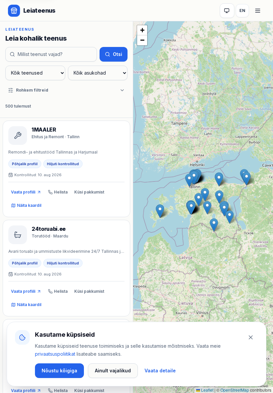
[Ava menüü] (257, 10)
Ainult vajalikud (113, 370)
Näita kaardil (29, 205)
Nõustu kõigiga (59, 370)
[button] (214, 225)
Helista (61, 192)
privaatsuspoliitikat (55, 354)
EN (242, 10)
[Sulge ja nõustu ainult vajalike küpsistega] (250, 337)
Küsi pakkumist (89, 192)
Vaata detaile (160, 370)
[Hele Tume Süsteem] (227, 10)
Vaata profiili (23, 192)
